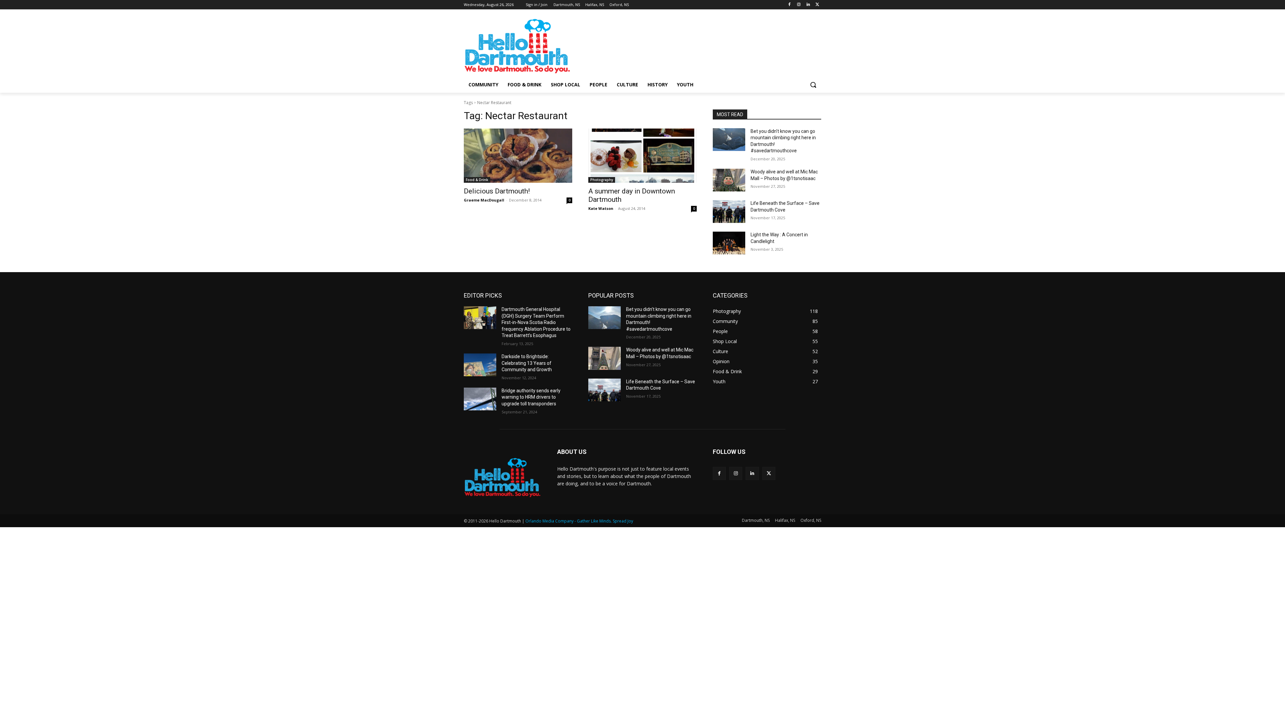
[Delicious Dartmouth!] (518, 156)
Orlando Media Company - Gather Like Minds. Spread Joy (579, 521)
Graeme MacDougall (484, 200)
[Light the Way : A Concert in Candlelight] (729, 243)
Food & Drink (477, 179)
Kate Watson (600, 208)
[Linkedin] (808, 5)
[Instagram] (799, 5)
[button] (813, 85)
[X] (817, 5)
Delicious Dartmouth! (497, 191)
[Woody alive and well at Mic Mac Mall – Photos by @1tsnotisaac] (729, 180)
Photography (601, 179)
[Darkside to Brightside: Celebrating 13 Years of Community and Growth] (480, 364)
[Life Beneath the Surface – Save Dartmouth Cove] (729, 211)
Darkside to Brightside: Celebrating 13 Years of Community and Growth (527, 363)
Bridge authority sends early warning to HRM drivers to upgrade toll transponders (531, 397)
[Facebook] (789, 5)
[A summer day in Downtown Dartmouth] (642, 156)
